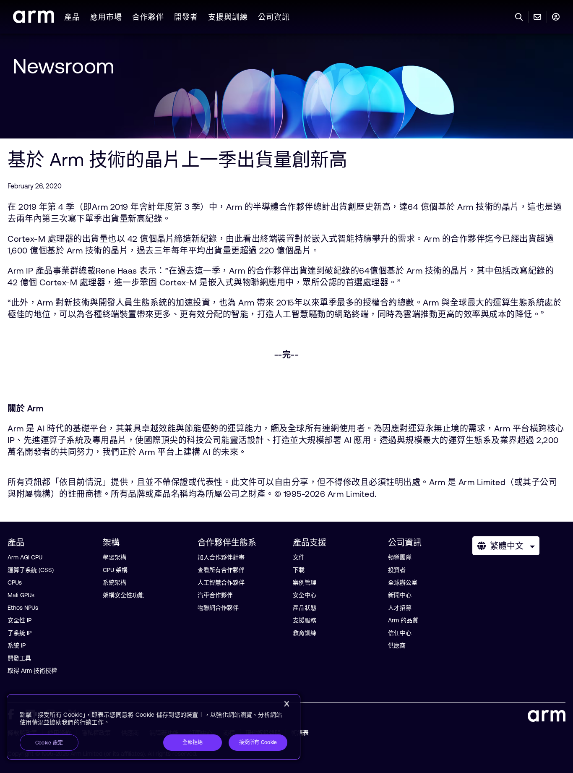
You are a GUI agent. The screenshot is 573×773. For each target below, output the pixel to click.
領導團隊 (400, 557)
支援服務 (304, 620)
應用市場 (106, 17)
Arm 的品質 (403, 620)
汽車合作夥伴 (215, 595)
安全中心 (304, 595)
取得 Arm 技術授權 (32, 670)
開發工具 (19, 658)
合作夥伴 (148, 17)
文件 (299, 557)
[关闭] (286, 704)
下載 (299, 570)
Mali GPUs (21, 595)
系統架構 (114, 582)
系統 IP (17, 645)
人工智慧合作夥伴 (221, 582)
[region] (153, 727)
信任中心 (400, 632)
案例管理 (304, 582)
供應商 (397, 645)
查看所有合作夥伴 (221, 570)
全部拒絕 (192, 742)
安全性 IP (19, 620)
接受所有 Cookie (258, 742)
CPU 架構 (115, 570)
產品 (72, 17)
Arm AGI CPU (25, 557)
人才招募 (400, 607)
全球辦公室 (402, 582)
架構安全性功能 (123, 595)
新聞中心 (400, 595)
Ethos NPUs (23, 607)
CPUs (15, 582)
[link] (33, 20)
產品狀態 (304, 607)
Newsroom (63, 66)
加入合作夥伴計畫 (221, 557)
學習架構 (114, 557)
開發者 (186, 17)
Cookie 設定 (49, 743)
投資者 (397, 570)
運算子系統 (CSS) (31, 570)
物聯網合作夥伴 (218, 607)
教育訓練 (304, 632)
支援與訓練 (228, 17)
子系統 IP (19, 632)
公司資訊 (274, 17)
